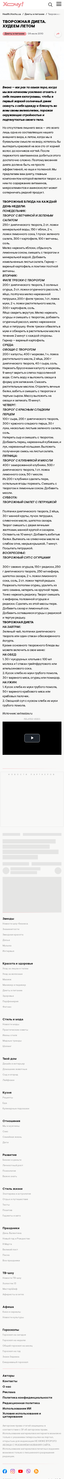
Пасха (6, 1255)
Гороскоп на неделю (14, 1340)
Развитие (10, 1155)
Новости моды (11, 1024)
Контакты (10, 1381)
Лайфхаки (8, 1080)
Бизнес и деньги (12, 1160)
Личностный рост (13, 1165)
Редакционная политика (21, 1403)
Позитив (7, 1210)
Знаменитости (11, 929)
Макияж (7, 980)
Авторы (8, 1376)
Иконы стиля (10, 1035)
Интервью (8, 951)
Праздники (11, 1228)
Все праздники (11, 1261)
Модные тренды (12, 1041)
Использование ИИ (17, 1408)
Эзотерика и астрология (17, 1194)
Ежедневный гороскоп (15, 1362)
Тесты (6, 1205)
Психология (9, 1171)
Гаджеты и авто (12, 1216)
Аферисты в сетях (13, 1294)
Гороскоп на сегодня (14, 1335)
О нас (7, 1386)
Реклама (9, 1392)
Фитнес (7, 1007)
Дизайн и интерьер (14, 1064)
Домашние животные (15, 1069)
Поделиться (58, 33)
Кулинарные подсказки (16, 1109)
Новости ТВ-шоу (12, 1278)
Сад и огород (10, 1075)
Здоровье (8, 996)
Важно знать (10, 1176)
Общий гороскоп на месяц (18, 1346)
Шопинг (7, 1046)
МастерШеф (10, 1289)
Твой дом (10, 1059)
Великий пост (10, 1250)
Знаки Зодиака (11, 1357)
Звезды (8, 919)
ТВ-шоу (8, 1273)
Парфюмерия (10, 1001)
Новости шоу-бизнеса (15, 924)
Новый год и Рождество (16, 1239)
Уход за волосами (13, 974)
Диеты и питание (14, 34)
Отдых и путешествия (15, 1199)
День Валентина (12, 1233)
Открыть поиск (50, 4)
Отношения (11, 1121)
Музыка (7, 946)
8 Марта (7, 1244)
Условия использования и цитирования (22, 1415)
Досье (6, 940)
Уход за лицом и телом (15, 969)
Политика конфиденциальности (27, 1397)
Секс (5, 1132)
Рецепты (8, 1098)
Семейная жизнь (12, 1137)
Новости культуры (13, 1317)
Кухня (7, 1092)
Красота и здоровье (18, 963)
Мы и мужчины (11, 1126)
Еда (5, 1103)
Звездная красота (13, 935)
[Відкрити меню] (58, 4)
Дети (6, 1142)
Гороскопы (11, 1330)
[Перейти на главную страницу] (13, 4)
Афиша (8, 1307)
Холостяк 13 (9, 1284)
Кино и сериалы (12, 1312)
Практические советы (15, 1030)
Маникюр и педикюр (14, 985)
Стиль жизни (13, 1189)
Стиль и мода (13, 1019)
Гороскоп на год (12, 1351)
